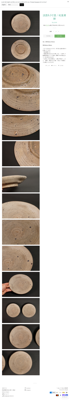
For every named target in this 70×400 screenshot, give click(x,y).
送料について (5, 394)
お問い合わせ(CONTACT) (8, 396)
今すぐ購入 (59, 36)
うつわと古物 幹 (64, 388)
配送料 (47, 25)
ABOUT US (4, 388)
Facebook (28, 388)
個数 (50, 31)
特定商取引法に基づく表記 (8, 390)
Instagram (28, 390)
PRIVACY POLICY (5, 392)
